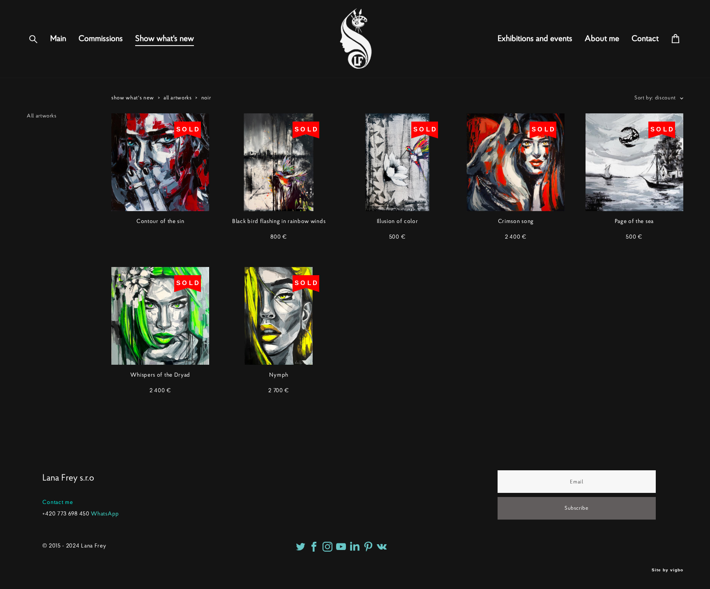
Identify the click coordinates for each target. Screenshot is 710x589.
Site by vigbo (667, 570)
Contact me (57, 502)
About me (602, 39)
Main (58, 39)
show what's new (132, 97)
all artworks (178, 97)
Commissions (100, 39)
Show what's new (164, 39)
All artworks (42, 115)
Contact (645, 39)
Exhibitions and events (535, 39)
